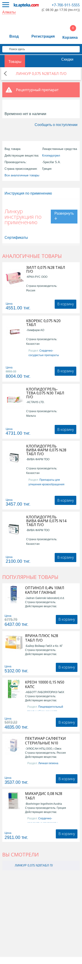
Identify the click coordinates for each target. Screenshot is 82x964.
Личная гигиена (48, 763)
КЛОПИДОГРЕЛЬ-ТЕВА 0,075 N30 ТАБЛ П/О (45, 393)
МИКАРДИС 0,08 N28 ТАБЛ (43, 795)
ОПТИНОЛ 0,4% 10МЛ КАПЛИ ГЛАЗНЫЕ (44, 590)
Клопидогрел (51, 155)
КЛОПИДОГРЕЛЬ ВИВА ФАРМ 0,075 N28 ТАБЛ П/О (46, 450)
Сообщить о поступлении (56, 125)
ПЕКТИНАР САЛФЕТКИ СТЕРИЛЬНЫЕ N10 (45, 740)
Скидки (67, 59)
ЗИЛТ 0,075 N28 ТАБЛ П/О (45, 269)
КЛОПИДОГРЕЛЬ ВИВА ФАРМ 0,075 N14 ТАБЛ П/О (46, 521)
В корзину (65, 303)
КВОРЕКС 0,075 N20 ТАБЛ (43, 323)
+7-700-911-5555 (66, 5)
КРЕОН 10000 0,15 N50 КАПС (44, 684)
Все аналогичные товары (22, 175)
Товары (14, 62)
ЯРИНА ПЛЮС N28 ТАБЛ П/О (41, 638)
